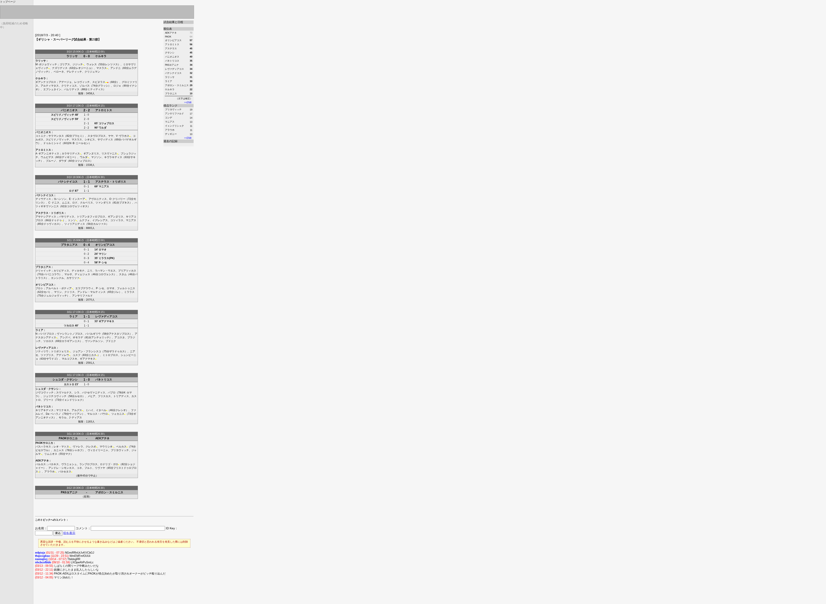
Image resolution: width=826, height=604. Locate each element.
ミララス (129, 291)
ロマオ (102, 249)
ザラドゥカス (117, 351)
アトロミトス (103, 110)
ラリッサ (72, 56)
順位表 (167, 28)
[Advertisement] (85, 26)
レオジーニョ (83, 68)
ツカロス (69, 325)
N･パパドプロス (44, 333)
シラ (76, 392)
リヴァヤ (100, 467)
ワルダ (102, 127)
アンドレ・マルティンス (91, 291)
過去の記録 (170, 141)
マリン (102, 253)
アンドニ (115, 68)
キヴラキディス (113, 157)
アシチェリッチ (100, 337)
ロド (71, 190)
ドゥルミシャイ (52, 143)
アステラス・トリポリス (110, 181)
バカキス (53, 464)
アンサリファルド (174, 113)
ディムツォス (82, 274)
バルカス (40, 464)
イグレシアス (100, 220)
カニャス (59, 450)
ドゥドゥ (56, 220)
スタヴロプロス (97, 135)
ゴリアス (65, 64)
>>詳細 (187, 102)
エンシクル (57, 277)
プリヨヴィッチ (173, 109)
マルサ (68, 274)
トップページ (7, 1)
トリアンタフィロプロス (91, 216)
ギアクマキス (106, 321)
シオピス (90, 139)
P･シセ (103, 262)
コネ (79, 467)
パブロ (112, 392)
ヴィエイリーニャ (98, 450)
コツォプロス (106, 123)
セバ (46, 291)
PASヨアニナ (69, 492)
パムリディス (71, 89)
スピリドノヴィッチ (62, 114)
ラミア (73, 316)
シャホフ (77, 450)
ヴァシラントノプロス (70, 333)
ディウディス (43, 198)
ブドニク (111, 341)
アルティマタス (50, 85)
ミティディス (95, 89)
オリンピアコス (105, 244)
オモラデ (78, 337)
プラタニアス (69, 244)
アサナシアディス (45, 216)
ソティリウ (41, 351)
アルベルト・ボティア (59, 288)
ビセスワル (41, 450)
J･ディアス (75, 417)
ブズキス (124, 202)
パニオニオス (69, 110)
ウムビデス (47, 157)
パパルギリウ (93, 333)
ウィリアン (75, 413)
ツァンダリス (103, 202)
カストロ (69, 384)
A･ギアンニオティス (47, 153)
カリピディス (61, 270)
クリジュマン (92, 71)
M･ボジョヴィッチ (46, 64)
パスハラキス (43, 446)
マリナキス (62, 410)
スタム (123, 274)
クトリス (69, 291)
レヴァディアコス (106, 316)
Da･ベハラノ (53, 413)
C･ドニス (53, 202)
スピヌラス (98, 82)
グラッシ (103, 85)
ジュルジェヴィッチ (55, 295)
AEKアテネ (102, 438)
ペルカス (121, 446)
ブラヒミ (77, 135)
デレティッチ (74, 71)
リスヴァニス (109, 153)
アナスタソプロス (119, 333)
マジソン (96, 157)
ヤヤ (110, 135)
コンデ (168, 117)
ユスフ (76, 355)
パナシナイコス (68, 181)
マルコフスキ (69, 358)
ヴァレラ (78, 446)
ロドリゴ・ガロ (109, 464)
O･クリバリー (117, 198)
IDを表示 (69, 533)
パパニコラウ (51, 274)
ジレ (116, 291)
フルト (88, 467)
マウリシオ (106, 446)
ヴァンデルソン (94, 341)
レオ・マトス (61, 446)
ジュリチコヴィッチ (54, 396)
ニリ (89, 270)
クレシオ (121, 410)
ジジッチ (77, 64)
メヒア (91, 396)
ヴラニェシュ (69, 464)
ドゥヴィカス (51, 223)
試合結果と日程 (173, 22)
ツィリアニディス (74, 223)
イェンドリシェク (174, 125)
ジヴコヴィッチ (44, 392)
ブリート (48, 399)
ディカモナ (78, 270)
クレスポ (91, 446)
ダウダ (62, 160)
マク (68, 453)
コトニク (40, 135)
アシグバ (65, 337)
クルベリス (86, 202)
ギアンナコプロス (45, 82)
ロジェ (117, 85)
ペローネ (59, 71)
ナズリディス (60, 68)
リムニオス (50, 453)
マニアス (169, 121)
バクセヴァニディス (93, 392)
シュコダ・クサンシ (65, 379)
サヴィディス (105, 139)
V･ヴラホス (122, 135)
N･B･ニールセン (79, 143)
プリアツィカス (127, 270)
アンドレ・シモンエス (61, 467)
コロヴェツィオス (77, 206)
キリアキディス (44, 410)
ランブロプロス (88, 464)
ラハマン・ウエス (105, 270)
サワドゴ (51, 358)
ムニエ (66, 202)
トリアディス (121, 396)
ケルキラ (100, 56)
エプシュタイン (52, 89)
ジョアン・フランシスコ (87, 351)
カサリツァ (72, 277)
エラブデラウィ (84, 288)
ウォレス (91, 64)
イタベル (101, 410)
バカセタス (64, 471)
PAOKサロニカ (68, 438)
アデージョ (65, 82)
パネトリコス (103, 379)
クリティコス (69, 85)
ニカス (92, 355)
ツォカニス (117, 413)
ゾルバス (84, 85)
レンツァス (111, 64)
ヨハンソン (60, 198)
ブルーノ (51, 160)
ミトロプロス (110, 355)
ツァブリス (47, 355)
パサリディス (66, 216)
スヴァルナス (64, 392)
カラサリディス (71, 153)
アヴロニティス (98, 198)
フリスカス (104, 396)
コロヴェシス (106, 274)
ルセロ (78, 396)
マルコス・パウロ (97, 413)
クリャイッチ (43, 270)
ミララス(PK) (106, 258)
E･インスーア (77, 198)
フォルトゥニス (126, 288)
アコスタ (119, 337)
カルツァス (99, 223)
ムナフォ (84, 220)
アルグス (77, 410)
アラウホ (169, 130)
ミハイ (89, 410)
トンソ (72, 220)
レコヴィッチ (82, 82)
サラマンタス (56, 135)
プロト (39, 288)
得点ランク (170, 105)
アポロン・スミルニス (109, 492)
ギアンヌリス (91, 153)
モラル (62, 417)
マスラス (101, 68)
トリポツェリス (60, 351)
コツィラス (116, 220)
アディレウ (62, 355)
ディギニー (171, 134)
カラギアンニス (71, 341)
